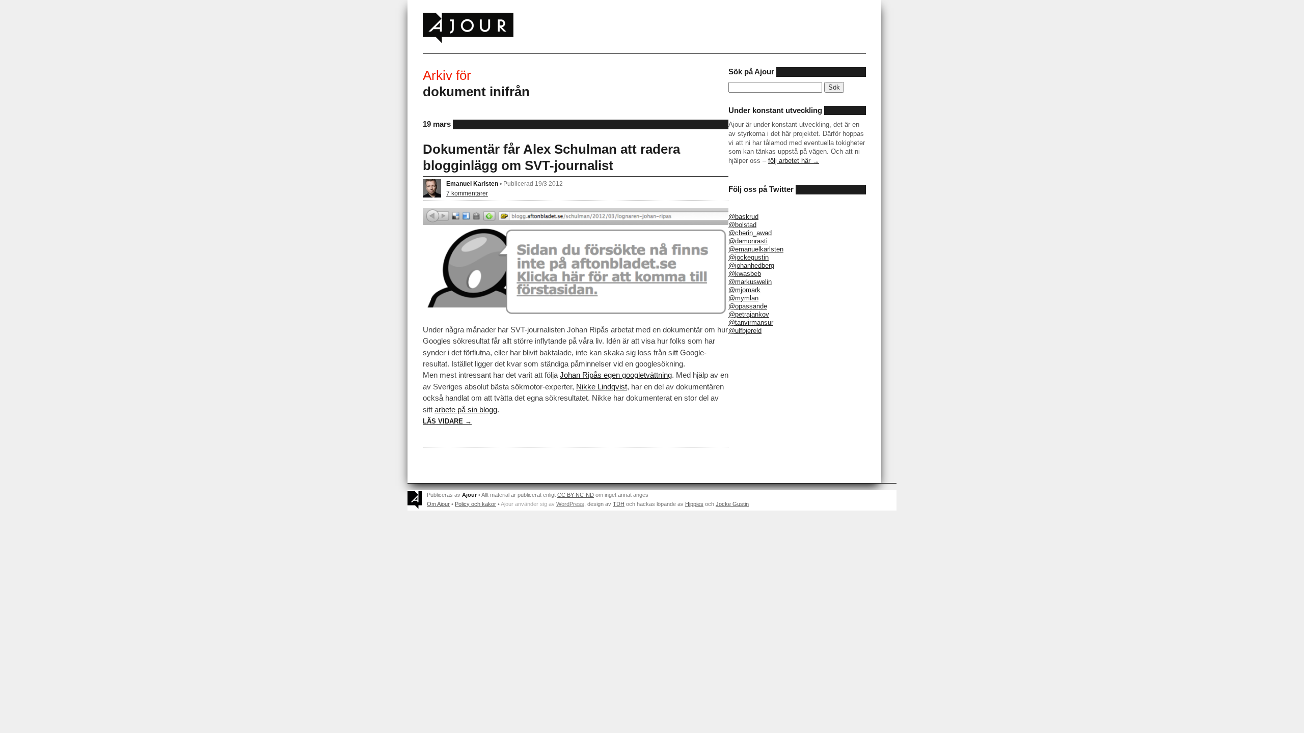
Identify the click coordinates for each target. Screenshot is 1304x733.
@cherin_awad (750, 233)
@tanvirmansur (750, 322)
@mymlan (743, 298)
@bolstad (742, 225)
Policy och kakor (475, 504)
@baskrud (743, 216)
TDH (618, 504)
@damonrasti (748, 241)
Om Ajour (438, 504)
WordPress (570, 504)
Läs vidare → (447, 421)
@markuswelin (750, 282)
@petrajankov (748, 314)
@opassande (747, 306)
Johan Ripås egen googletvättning (616, 375)
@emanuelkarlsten (755, 249)
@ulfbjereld (745, 330)
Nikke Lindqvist (601, 386)
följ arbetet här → (793, 160)
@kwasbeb (744, 273)
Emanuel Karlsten (472, 183)
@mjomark (744, 290)
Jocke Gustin (732, 504)
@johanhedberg (751, 265)
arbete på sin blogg (465, 409)
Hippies (694, 504)
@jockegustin (748, 257)
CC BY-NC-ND (575, 495)
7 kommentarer (467, 193)
